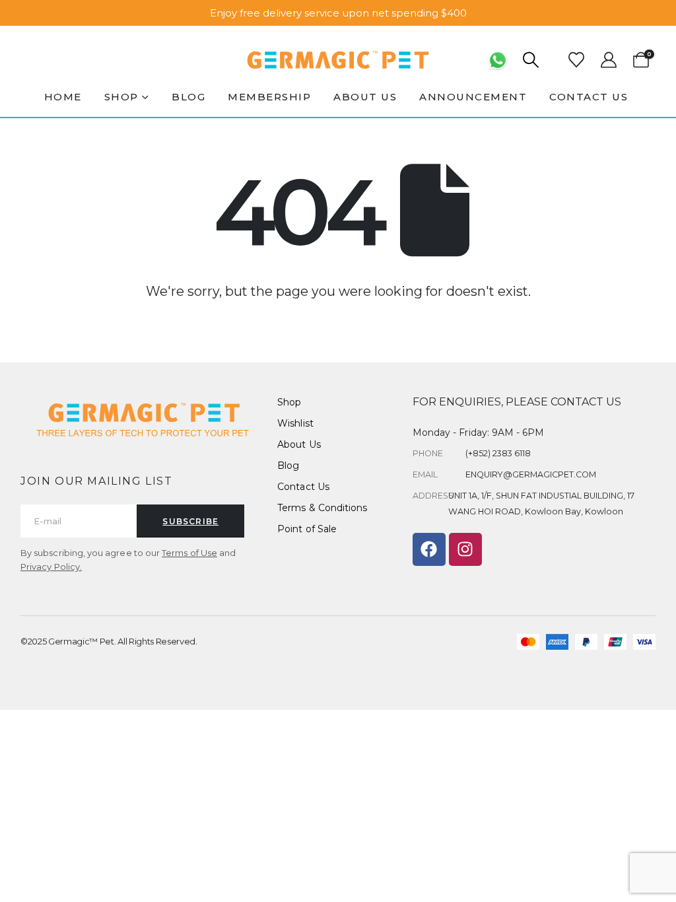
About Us (365, 96)
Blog (188, 96)
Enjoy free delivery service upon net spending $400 (338, 13)
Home (63, 96)
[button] (531, 60)
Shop (121, 96)
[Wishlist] (576, 60)
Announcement (473, 96)
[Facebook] (429, 549)
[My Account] (608, 60)
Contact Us (588, 96)
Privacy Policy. (51, 566)
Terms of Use (189, 552)
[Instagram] (465, 549)
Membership (269, 96)
